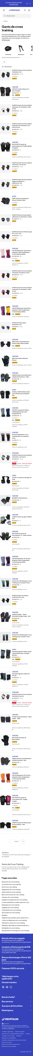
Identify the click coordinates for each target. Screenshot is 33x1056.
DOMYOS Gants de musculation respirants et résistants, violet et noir (22, 107)
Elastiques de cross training (10, 905)
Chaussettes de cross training (11, 910)
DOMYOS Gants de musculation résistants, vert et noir (22, 163)
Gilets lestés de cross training (11, 892)
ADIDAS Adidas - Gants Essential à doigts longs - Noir (21, 615)
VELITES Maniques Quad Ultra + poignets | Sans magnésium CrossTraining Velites (22, 252)
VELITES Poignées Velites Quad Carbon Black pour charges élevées (22, 653)
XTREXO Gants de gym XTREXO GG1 (22, 517)
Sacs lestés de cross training (11, 912)
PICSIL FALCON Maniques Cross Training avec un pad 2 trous (22, 635)
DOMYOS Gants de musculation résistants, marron (22, 695)
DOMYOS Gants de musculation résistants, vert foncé (22, 456)
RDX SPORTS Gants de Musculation (19, 738)
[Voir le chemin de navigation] (2, 21)
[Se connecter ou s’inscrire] (25, 10)
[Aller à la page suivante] (23, 841)
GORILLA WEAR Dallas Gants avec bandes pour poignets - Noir (21, 393)
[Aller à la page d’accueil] (14, 10)
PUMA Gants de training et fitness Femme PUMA (20, 199)
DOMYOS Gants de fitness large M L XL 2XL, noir (22, 232)
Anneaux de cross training (10, 897)
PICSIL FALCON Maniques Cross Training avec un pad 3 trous (22, 581)
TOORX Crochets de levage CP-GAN (22, 478)
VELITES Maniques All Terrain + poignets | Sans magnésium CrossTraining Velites (21, 560)
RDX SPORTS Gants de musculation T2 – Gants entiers (22, 534)
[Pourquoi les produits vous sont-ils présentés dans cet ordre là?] (3, 67)
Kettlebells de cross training (11, 928)
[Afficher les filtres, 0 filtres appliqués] (4, 62)
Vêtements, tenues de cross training (13, 923)
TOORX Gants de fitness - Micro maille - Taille (22, 717)
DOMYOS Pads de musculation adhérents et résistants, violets (22, 216)
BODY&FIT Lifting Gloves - (20, 498)
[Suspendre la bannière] (27, 3)
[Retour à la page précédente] (10, 841)
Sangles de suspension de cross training (14, 900)
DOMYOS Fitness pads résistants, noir (19, 323)
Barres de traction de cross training (13, 894)
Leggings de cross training (10, 907)
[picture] (5, 74)
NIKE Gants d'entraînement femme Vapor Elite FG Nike (20, 342)
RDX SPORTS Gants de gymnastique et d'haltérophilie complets (22, 146)
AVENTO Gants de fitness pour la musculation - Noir (21, 823)
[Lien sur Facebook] (3, 987)
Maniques (21, 54)
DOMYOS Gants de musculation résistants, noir (22, 71)
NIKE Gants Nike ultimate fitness (20, 359)
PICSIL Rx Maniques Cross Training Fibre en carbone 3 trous (20, 436)
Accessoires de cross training (11, 884)
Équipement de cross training (11, 889)
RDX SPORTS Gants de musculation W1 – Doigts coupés (20, 799)
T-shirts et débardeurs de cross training (14, 920)
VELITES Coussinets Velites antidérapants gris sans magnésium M (20, 411)
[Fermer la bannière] (29, 3)
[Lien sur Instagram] (11, 987)
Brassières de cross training (10, 882)
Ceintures (8, 54)
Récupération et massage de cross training (15, 930)
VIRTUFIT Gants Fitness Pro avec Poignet (20, 90)
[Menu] (4, 10)
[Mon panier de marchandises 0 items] (29, 10)
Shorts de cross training (9, 887)
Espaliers (4, 915)
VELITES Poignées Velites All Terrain (21, 674)
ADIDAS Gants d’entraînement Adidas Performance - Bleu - (22, 376)
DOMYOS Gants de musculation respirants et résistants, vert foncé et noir (22, 125)
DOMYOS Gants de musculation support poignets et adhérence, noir (22, 181)
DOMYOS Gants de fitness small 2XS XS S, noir (20, 596)
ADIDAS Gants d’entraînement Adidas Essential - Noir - (22, 759)
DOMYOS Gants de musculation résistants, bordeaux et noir (22, 271)
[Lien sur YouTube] (7, 987)
